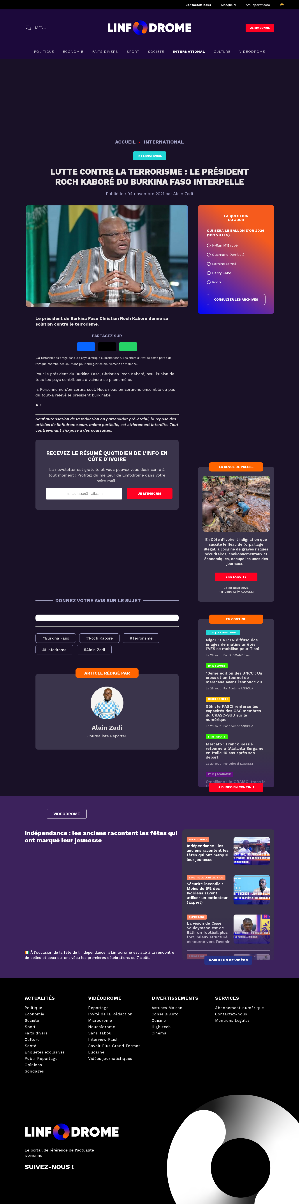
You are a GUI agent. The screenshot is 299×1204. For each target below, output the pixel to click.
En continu (236, 619)
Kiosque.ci (228, 5)
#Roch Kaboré (99, 638)
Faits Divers (105, 51)
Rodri (216, 282)
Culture (222, 51)
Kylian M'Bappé (225, 245)
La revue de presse (236, 467)
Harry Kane (221, 273)
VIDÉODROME (252, 51)
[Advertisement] (149, 98)
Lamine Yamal (224, 264)
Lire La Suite (236, 576)
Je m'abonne (260, 28)
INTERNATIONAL (189, 51)
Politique (44, 51)
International (149, 155)
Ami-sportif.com (258, 5)
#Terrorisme (141, 638)
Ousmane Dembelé (228, 254)
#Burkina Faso (55, 638)
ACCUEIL (126, 142)
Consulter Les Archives (236, 299)
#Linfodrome (54, 649)
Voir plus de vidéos (228, 960)
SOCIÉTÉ (156, 51)
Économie (73, 51)
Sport (133, 51)
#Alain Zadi (94, 649)
